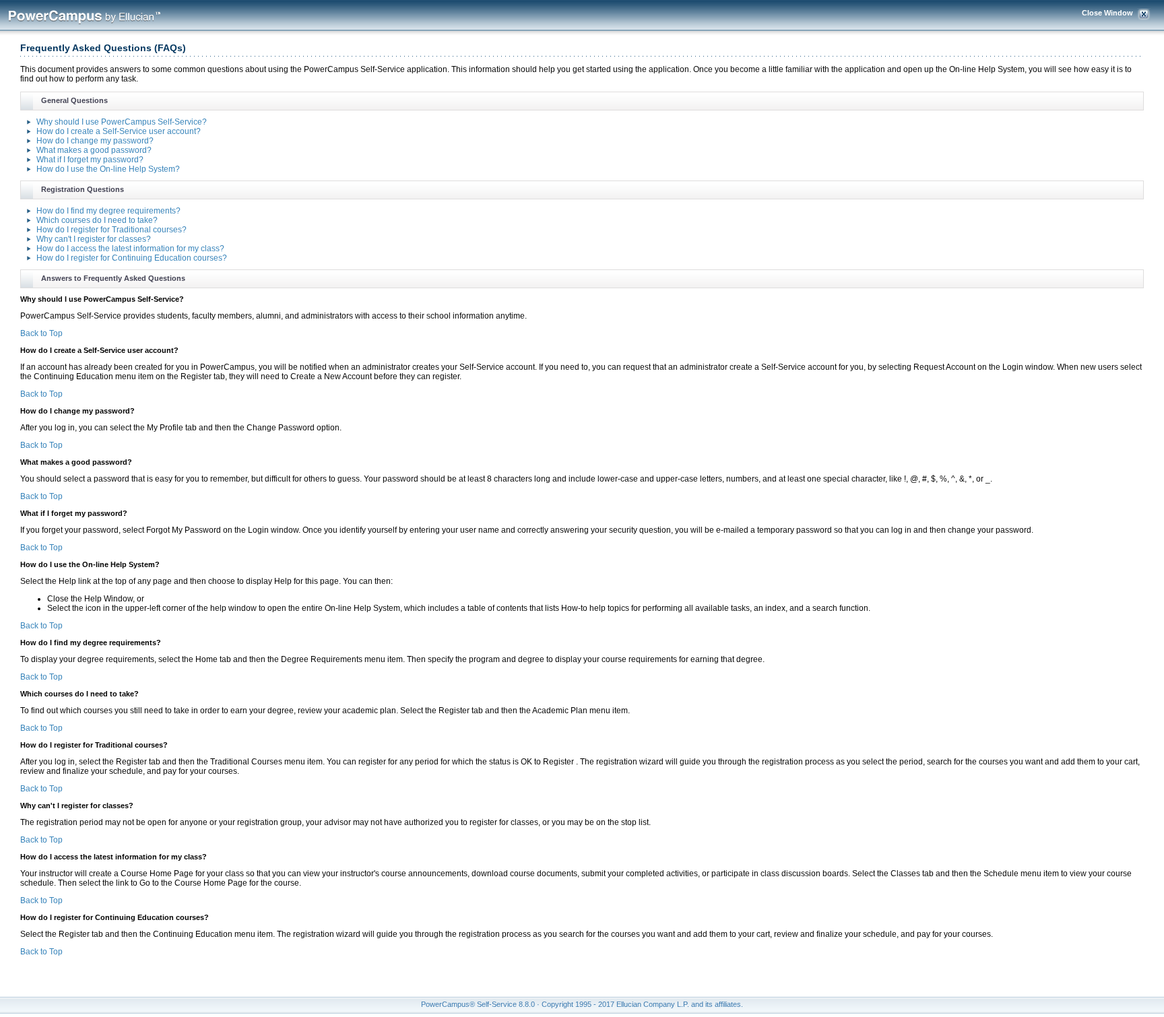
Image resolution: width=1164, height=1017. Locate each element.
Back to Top (41, 333)
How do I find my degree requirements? (108, 211)
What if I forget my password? (89, 159)
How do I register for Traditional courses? (111, 229)
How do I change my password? (95, 140)
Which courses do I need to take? (97, 220)
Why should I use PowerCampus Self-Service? (121, 122)
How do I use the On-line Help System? (108, 169)
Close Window (1107, 13)
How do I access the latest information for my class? (130, 248)
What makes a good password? (94, 150)
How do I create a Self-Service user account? (118, 131)
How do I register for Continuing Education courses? (131, 258)
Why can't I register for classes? (93, 239)
